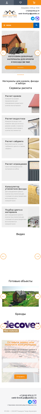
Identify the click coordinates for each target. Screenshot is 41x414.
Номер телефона (20, 366)
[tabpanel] (20, 52)
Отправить (21, 377)
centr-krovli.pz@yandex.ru (28, 13)
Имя (20, 356)
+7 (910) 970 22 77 (32, 11)
